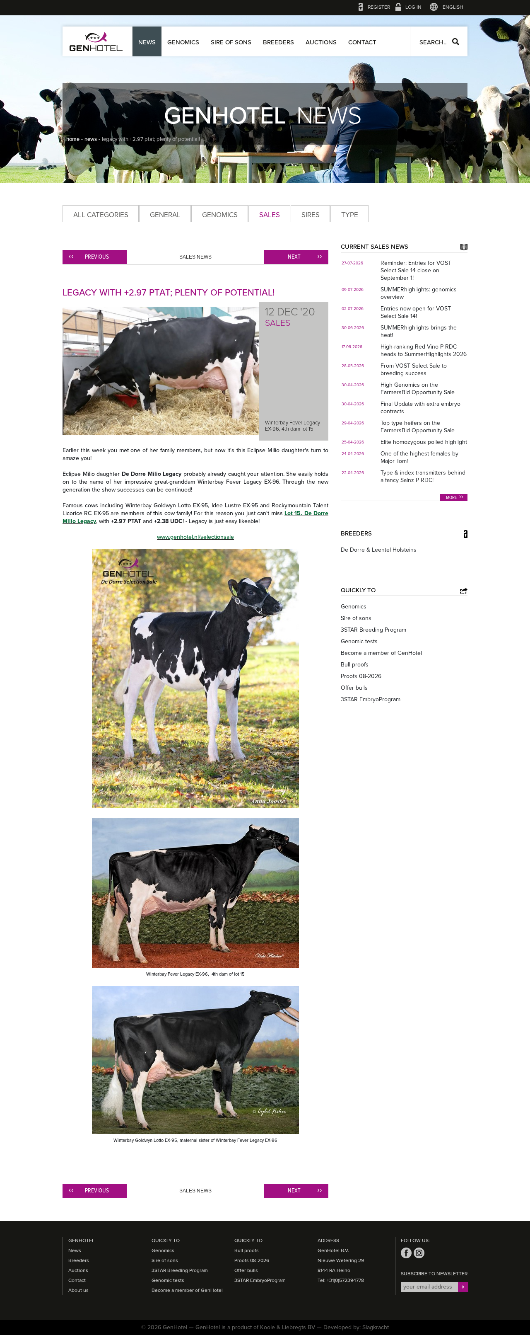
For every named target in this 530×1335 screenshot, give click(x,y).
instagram (419, 1253)
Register (379, 7)
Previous (97, 257)
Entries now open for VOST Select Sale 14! (416, 312)
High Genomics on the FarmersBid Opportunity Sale (418, 388)
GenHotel (96, 41)
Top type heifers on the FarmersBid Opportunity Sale (418, 426)
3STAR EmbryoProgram (370, 699)
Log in (413, 7)
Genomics (183, 42)
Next (294, 257)
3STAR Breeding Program (373, 629)
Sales (269, 215)
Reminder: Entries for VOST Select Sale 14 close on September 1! (416, 270)
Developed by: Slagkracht (356, 1327)
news (90, 139)
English (453, 7)
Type (349, 215)
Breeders (278, 42)
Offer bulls (354, 687)
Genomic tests (359, 641)
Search (455, 41)
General (165, 215)
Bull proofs (355, 664)
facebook (406, 1253)
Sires (310, 215)
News (147, 42)
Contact (362, 42)
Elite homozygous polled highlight (424, 442)
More (451, 497)
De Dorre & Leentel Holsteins (379, 549)
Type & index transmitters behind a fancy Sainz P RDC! (423, 476)
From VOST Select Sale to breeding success (414, 369)
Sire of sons (231, 42)
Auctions (321, 42)
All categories (100, 215)
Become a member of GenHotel (381, 653)
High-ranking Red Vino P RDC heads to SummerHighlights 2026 (424, 350)
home (73, 139)
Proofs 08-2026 (361, 676)
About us (78, 1290)
